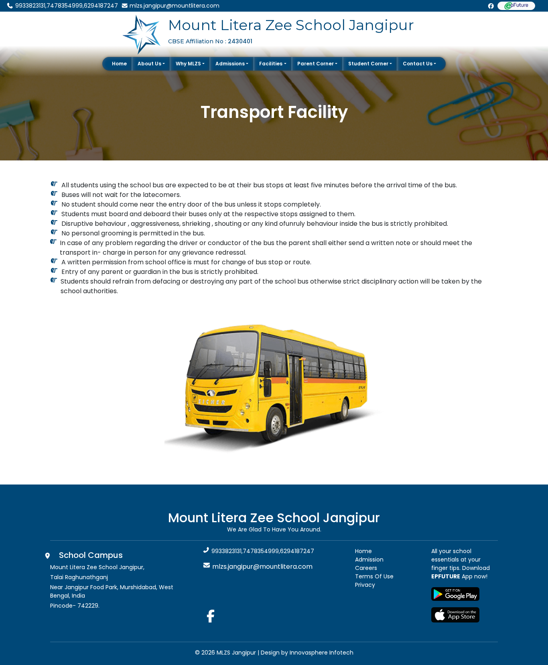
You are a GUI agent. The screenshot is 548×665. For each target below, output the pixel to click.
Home (119, 63)
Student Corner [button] (368, 63)
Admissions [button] (230, 63)
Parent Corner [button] (315, 63)
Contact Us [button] (417, 63)
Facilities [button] (270, 63)
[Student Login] (516, 6)
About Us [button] (149, 63)
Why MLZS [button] (188, 63)
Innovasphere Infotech (320, 653)
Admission (369, 560)
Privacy (365, 585)
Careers (366, 568)
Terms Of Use (374, 576)
